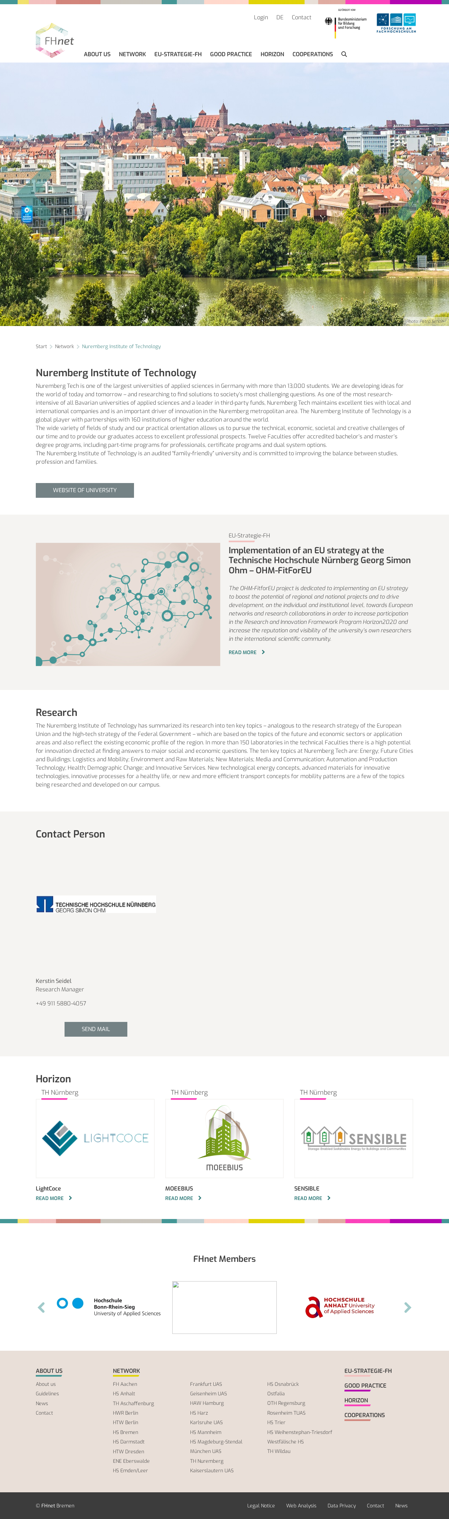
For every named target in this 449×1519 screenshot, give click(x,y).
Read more (243, 652)
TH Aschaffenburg (133, 1403)
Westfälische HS (285, 1442)
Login (261, 17)
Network (132, 54)
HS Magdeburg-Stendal (216, 1442)
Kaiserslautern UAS (212, 1470)
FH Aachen (125, 1384)
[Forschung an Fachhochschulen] (396, 23)
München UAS (205, 1451)
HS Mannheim (205, 1432)
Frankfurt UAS (206, 1384)
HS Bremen (125, 1432)
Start (41, 346)
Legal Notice (261, 1505)
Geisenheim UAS (208, 1393)
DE (279, 17)
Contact (301, 17)
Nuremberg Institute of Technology (121, 346)
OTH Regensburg (286, 1403)
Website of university (85, 490)
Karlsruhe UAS (206, 1422)
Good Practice (231, 54)
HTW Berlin (125, 1422)
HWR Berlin (125, 1413)
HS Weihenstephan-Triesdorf (299, 1432)
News (42, 1403)
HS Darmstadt (129, 1442)
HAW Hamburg (207, 1403)
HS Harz (199, 1413)
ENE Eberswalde (131, 1461)
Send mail (96, 1029)
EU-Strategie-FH (178, 54)
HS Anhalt (124, 1393)
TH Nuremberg (206, 1461)
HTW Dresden (128, 1451)
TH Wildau (278, 1451)
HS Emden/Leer (130, 1470)
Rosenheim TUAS (286, 1413)
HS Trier (276, 1422)
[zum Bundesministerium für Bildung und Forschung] (345, 23)
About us (97, 54)
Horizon (272, 54)
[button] (344, 54)
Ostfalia (276, 1393)
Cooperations (313, 54)
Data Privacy (342, 1505)
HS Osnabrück (283, 1384)
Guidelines (47, 1393)
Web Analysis (301, 1505)
